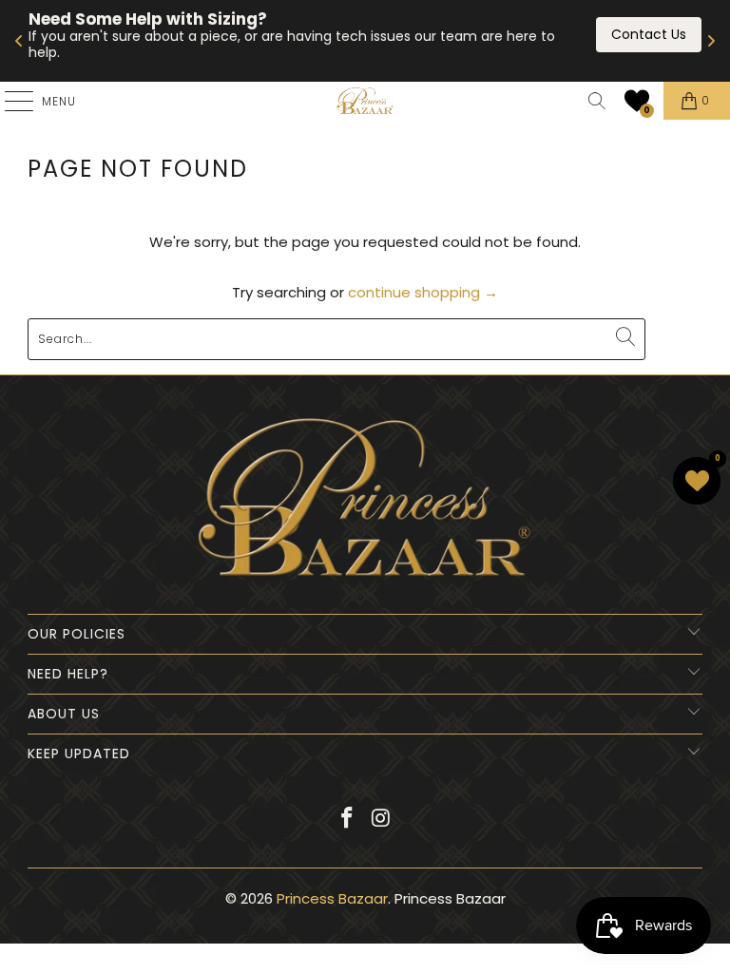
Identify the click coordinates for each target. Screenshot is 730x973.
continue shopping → (423, 292)
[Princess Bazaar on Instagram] (381, 819)
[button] (636, 100)
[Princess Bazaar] (365, 101)
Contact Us (648, 34)
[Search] (597, 101)
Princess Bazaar (332, 898)
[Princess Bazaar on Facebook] (347, 819)
